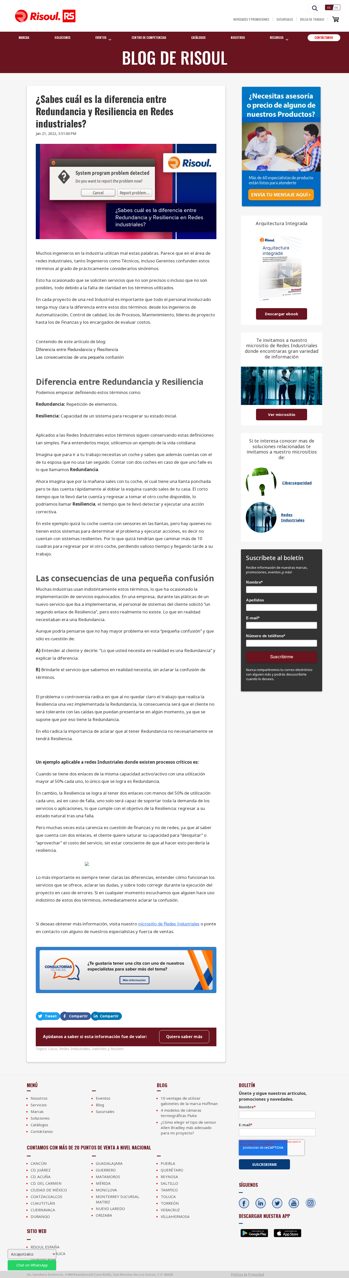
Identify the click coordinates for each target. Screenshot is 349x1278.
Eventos (103, 1098)
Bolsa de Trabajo (312, 19)
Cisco (52, 1048)
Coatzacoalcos (46, 1196)
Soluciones (62, 37)
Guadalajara (109, 1163)
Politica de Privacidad (247, 1274)
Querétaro (172, 1169)
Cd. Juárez (41, 1169)
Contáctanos (324, 37)
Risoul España (45, 1246)
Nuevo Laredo (110, 1208)
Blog (100, 1104)
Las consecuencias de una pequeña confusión (80, 357)
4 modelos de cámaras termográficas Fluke (181, 1113)
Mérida (103, 1183)
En (336, 7)
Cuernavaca (43, 1209)
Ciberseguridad (297, 482)
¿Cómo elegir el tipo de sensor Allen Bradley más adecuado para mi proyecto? (188, 1127)
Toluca (168, 1196)
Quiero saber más (184, 1036)
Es (329, 7)
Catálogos (198, 37)
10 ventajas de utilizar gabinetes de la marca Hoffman (189, 1101)
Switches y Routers (108, 1048)
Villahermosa (175, 1216)
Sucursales (284, 19)
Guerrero (106, 1169)
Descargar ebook (281, 313)
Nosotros (238, 37)
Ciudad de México (49, 1189)
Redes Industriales (74, 1048)
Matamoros (108, 1176)
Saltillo (169, 1183)
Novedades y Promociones (251, 19)
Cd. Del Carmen (46, 1183)
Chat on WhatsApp (32, 1265)
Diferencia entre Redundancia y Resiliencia (77, 349)
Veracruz (170, 1209)
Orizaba (104, 1215)
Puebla (168, 1163)
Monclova (106, 1189)
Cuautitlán (43, 1203)
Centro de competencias (149, 37)
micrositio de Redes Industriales (169, 923)
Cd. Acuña (41, 1176)
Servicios (39, 1104)
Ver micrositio (281, 414)
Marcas (24, 37)
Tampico (169, 1189)
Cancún (39, 1163)
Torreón (170, 1203)
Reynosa (169, 1176)
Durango (40, 1216)
